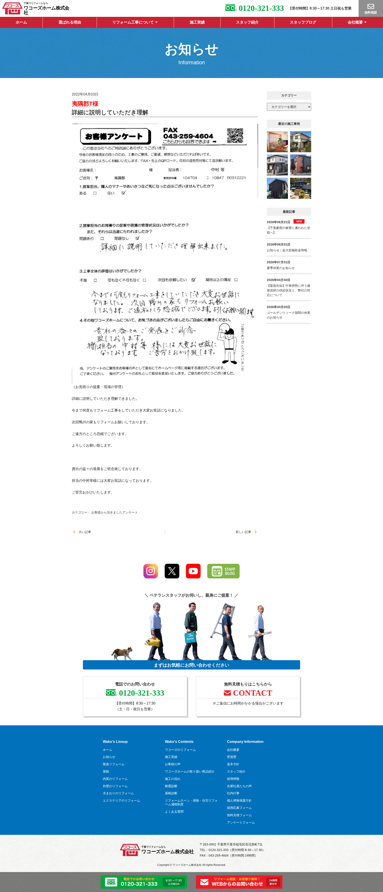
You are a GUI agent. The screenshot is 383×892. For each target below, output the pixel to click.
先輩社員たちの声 (239, 786)
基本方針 (233, 764)
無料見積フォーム (239, 815)
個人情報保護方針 (239, 800)
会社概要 (355, 22)
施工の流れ (172, 779)
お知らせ (109, 757)
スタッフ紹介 (247, 22)
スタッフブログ (303, 22)
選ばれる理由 (70, 22)
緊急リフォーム (114, 764)
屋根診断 (171, 793)
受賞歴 (231, 757)
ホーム (21, 22)
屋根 (106, 771)
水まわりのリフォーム (118, 793)
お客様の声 (172, 764)
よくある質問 (174, 811)
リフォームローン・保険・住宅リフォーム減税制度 (191, 802)
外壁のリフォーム (115, 786)
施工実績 (197, 22)
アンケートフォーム (241, 822)
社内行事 (233, 793)
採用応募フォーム (239, 808)
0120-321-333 (260, 8)
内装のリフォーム (115, 779)
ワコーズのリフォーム (180, 749)
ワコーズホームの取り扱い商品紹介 (190, 771)
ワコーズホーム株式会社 (46, 10)
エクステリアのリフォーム (121, 800)
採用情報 (233, 779)
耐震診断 (171, 786)
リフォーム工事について (133, 22)
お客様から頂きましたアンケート (114, 512)
